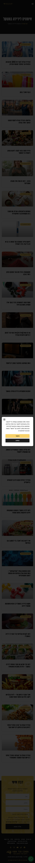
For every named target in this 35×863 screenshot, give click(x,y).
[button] (4, 419)
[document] (17, 431)
